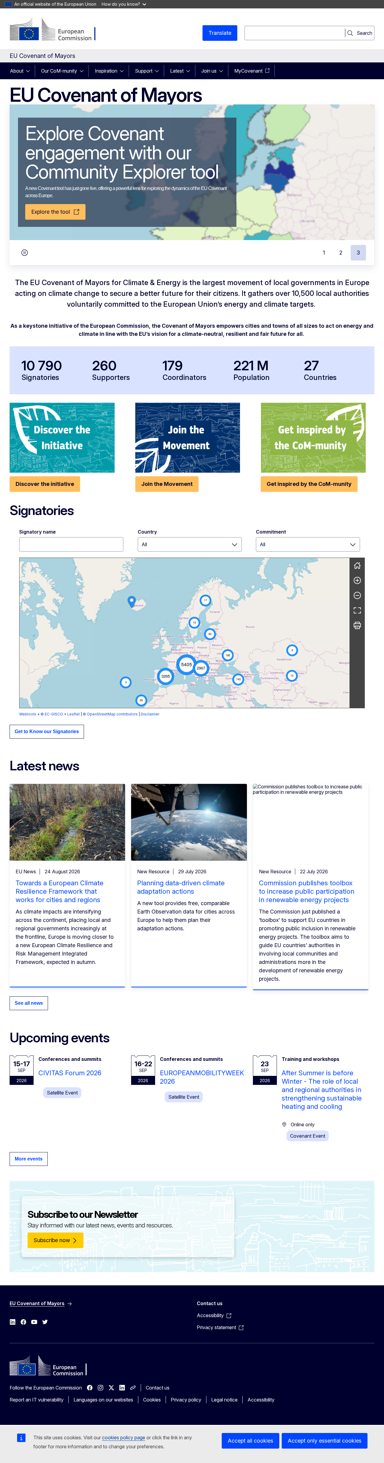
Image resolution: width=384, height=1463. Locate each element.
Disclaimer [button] (150, 714)
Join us (209, 71)
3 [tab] (358, 252)
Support (143, 71)
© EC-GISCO (51, 714)
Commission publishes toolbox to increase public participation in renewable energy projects (306, 891)
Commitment (271, 532)
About (16, 71)
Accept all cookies (250, 1440)
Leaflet (73, 714)
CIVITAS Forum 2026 (69, 1073)
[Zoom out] (357, 595)
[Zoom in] (357, 580)
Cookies (152, 1400)
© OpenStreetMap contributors (110, 714)
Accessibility (261, 1400)
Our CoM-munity (59, 71)
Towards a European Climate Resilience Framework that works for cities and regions (60, 891)
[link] (131, 602)
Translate (219, 33)
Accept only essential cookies (325, 1440)
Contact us (158, 1388)
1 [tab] (324, 252)
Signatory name (37, 532)
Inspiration (106, 71)
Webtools (27, 714)
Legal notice (224, 1400)
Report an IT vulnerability (37, 1400)
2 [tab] (340, 252)
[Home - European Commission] (58, 30)
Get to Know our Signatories (47, 731)
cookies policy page (123, 1437)
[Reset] (357, 565)
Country (147, 532)
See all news (29, 1003)
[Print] (357, 625)
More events (29, 1158)
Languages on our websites (103, 1400)
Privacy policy (186, 1400)
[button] (186, 664)
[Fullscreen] (357, 610)
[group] (185, 633)
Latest (177, 71)
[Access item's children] (30, 70)
